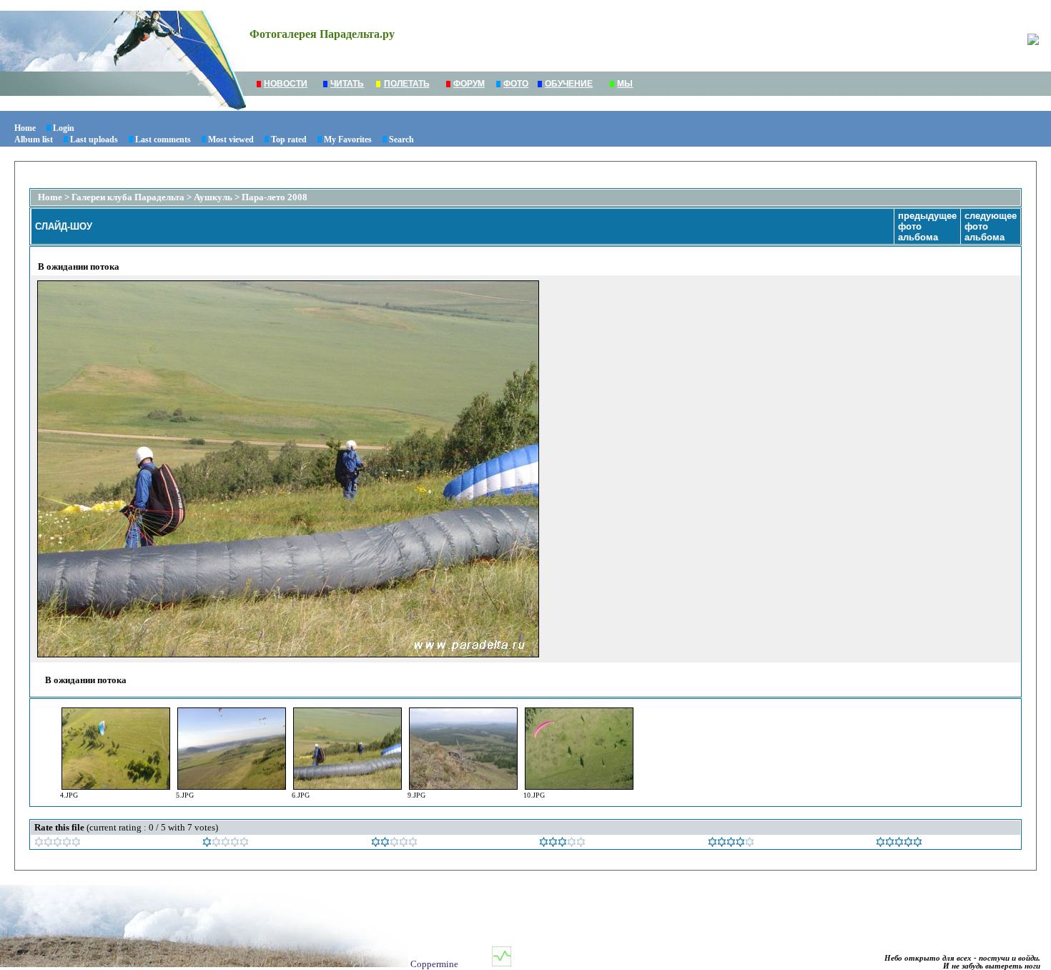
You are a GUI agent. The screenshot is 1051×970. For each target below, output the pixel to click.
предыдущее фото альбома (927, 226)
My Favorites (348, 139)
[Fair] (394, 843)
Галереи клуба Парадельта (127, 197)
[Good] (562, 843)
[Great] (899, 843)
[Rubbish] (57, 843)
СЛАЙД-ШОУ (63, 226)
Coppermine (434, 964)
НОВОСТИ (285, 84)
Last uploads (94, 139)
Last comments (163, 139)
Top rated (289, 139)
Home (25, 128)
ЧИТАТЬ (347, 84)
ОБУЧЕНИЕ (569, 84)
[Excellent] (731, 843)
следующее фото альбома (990, 226)
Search (401, 139)
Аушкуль (213, 197)
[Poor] (225, 843)
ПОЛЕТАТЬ (407, 84)
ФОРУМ (469, 84)
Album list (33, 139)
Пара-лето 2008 (274, 197)
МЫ (625, 84)
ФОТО (515, 84)
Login (63, 128)
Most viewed (231, 139)
